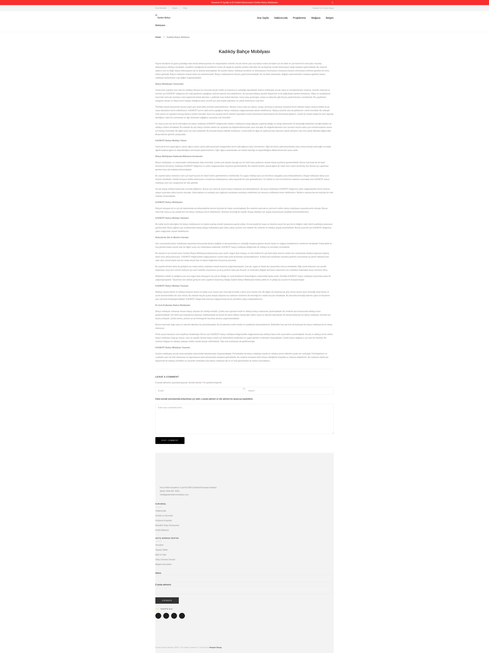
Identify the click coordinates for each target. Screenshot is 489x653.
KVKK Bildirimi (162, 530)
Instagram (174, 617)
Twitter (166, 617)
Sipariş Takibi (161, 550)
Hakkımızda (281, 17)
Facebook (158, 617)
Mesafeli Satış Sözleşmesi (167, 525)
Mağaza (315, 17)
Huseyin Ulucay (215, 647)
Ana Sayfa (263, 17)
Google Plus (182, 617)
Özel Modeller (161, 8)
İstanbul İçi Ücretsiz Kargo (323, 8)
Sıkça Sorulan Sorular (165, 559)
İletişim (175, 8)
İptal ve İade (160, 555)
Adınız (158, 573)
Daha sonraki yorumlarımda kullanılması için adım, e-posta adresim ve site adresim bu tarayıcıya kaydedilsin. (204, 399)
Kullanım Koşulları (163, 520)
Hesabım (159, 545)
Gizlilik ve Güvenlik (164, 516)
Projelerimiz (299, 17)
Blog (185, 8)
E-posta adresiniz (163, 585)
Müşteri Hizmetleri (163, 564)
